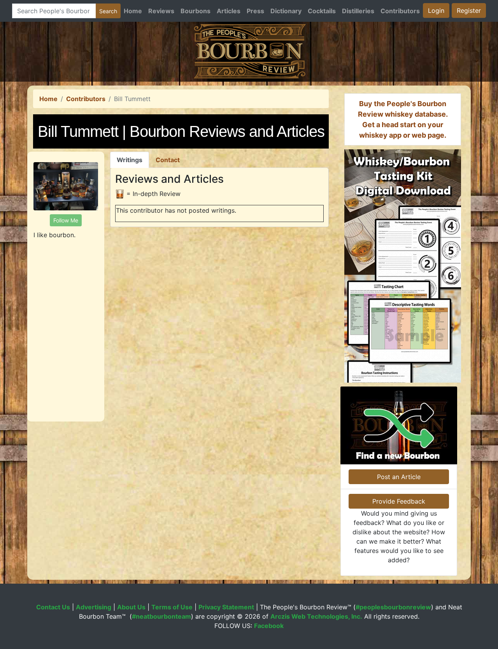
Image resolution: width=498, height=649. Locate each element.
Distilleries (358, 11)
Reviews (161, 11)
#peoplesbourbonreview (393, 607)
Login (436, 10)
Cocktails (322, 11)
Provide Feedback (398, 501)
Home (133, 11)
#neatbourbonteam (161, 616)
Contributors (400, 11)
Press (255, 11)
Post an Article (399, 477)
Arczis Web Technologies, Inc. (316, 616)
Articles (228, 11)
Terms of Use (172, 607)
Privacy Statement (226, 607)
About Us (131, 607)
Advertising (93, 607)
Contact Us (53, 607)
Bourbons (195, 11)
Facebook (269, 626)
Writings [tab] (129, 160)
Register (469, 10)
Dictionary (286, 11)
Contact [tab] (168, 160)
